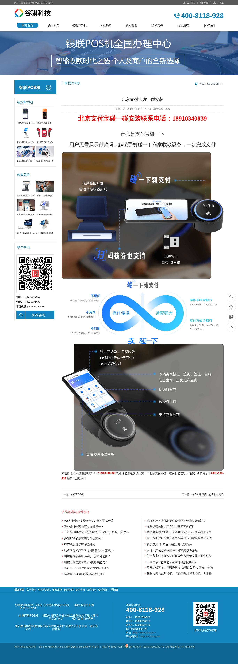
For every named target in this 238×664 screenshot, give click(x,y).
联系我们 (191, 2)
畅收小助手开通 (84, 605)
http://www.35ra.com (144, 632)
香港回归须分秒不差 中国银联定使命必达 (172, 550)
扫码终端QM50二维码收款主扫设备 (28, 606)
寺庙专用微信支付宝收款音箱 (208, 494)
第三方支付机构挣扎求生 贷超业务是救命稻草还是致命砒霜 (179, 538)
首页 (201, 83)
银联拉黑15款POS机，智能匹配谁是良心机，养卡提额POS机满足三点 (179, 573)
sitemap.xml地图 (48, 646)
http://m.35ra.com (150, 636)
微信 (206, 2)
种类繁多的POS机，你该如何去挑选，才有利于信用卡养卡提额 (179, 532)
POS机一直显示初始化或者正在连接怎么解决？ (176, 520)
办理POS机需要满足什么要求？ (83, 538)
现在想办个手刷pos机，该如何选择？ (87, 556)
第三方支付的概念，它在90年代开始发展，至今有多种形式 (179, 556)
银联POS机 (79, 25)
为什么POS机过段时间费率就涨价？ (86, 568)
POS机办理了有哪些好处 (79, 544)
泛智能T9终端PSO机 (56, 605)
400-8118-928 (231, 297)
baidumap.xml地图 (81, 646)
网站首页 (27, 25)
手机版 (220, 2)
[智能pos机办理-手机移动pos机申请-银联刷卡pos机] (32, 13)
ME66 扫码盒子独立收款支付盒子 (56, 617)
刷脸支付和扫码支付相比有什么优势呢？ (89, 550)
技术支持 (157, 25)
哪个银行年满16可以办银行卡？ (83, 526)
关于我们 (53, 25)
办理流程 (183, 25)
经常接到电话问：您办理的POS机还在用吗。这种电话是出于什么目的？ (96, 532)
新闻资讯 (131, 25)
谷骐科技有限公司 (174, 646)
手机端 (114, 589)
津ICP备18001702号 (113, 646)
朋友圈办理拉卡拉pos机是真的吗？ (86, 562)
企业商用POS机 (28, 615)
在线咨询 (38, 314)
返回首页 (19, 589)
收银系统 (105, 25)
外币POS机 (77, 494)
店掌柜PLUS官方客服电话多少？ (84, 574)
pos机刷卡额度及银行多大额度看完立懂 (88, 520)
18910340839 (106, 473)
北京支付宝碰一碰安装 (163, 473)
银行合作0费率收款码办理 (28, 627)
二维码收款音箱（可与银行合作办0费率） (84, 617)
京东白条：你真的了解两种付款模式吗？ (172, 562)
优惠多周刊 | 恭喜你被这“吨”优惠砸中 (170, 544)
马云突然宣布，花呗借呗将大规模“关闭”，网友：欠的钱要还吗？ (180, 567)
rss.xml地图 (63, 646)
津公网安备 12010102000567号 (146, 646)
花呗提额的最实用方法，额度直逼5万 (170, 526)
